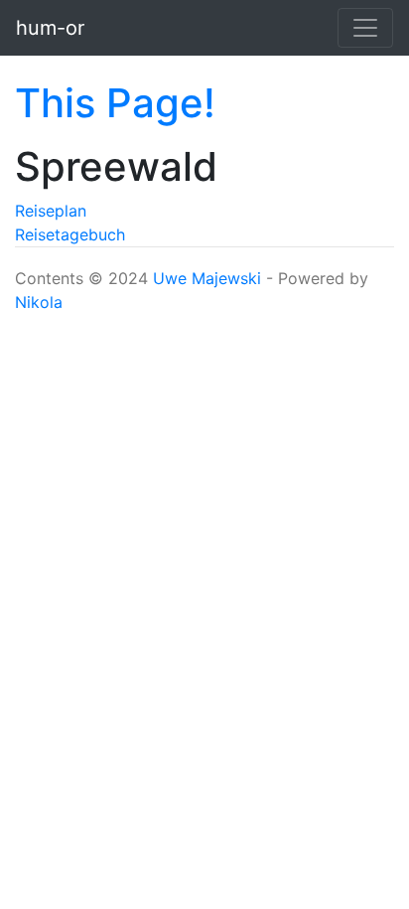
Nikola (39, 302)
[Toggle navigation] (365, 28)
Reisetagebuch (70, 234)
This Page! (115, 102)
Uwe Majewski (207, 278)
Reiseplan (50, 211)
